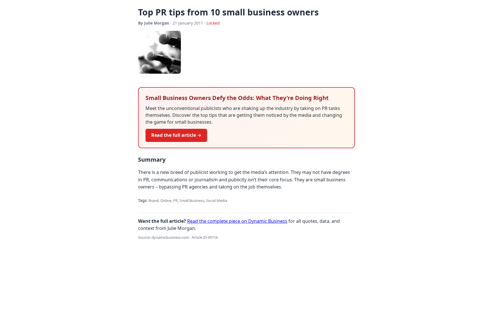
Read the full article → (176, 135)
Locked (213, 23)
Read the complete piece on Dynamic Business (237, 221)
